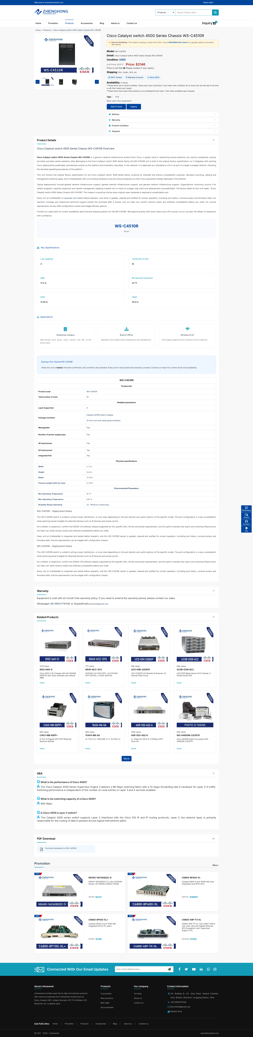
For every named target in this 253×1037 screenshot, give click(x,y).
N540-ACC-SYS (93, 669)
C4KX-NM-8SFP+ (49, 735)
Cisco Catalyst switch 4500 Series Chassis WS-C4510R (77, 30)
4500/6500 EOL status (177, 42)
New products (107, 998)
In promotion (106, 993)
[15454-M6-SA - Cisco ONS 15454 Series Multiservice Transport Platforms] (103, 711)
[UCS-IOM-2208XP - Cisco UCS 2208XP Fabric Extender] (149, 645)
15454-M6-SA (92, 735)
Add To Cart (116, 106)
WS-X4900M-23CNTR (188, 735)
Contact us (132, 23)
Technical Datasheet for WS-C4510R (60, 848)
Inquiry (133, 106)
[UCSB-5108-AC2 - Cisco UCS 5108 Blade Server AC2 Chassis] (195, 645)
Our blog (137, 993)
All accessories (107, 1007)
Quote (246, 517)
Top (246, 531)
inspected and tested (73, 198)
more (42, 682)
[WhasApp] (209, 969)
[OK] (169, 969)
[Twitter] (187, 969)
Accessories (87, 23)
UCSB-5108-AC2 (185, 669)
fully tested (125, 367)
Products (69, 23)
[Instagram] (215, 969)
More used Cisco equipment (119, 101)
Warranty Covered (135, 77)
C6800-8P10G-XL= (98, 919)
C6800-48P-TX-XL (191, 919)
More (127, 758)
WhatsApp (246, 510)
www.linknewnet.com (210, 1033)
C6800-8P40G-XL (191, 877)
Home (38, 23)
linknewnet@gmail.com (98, 604)
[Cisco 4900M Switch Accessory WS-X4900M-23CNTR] (195, 711)
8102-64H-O (46, 669)
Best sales (105, 1003)
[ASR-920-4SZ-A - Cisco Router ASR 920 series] (149, 711)
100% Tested (116, 77)
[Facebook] (180, 969)
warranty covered (142, 367)
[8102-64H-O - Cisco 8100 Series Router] (58, 645)
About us (115, 23)
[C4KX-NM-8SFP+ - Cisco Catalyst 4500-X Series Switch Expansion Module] (58, 711)
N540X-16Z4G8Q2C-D (100, 877)
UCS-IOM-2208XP (140, 669)
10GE (117, 97)
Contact (246, 524)
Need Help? (208, 2)
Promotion (53, 23)
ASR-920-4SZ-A (139, 735)
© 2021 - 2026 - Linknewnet (46, 1033)
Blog (102, 23)
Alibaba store (176, 1011)
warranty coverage (45, 202)
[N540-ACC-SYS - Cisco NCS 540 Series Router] (103, 645)
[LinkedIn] (202, 969)
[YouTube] (194, 969)
